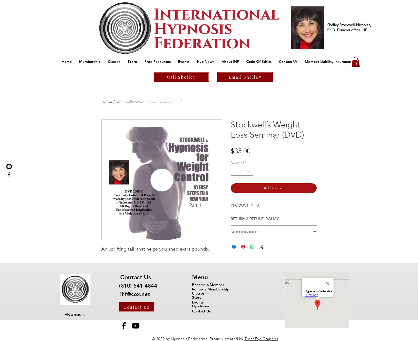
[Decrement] (234, 171)
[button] (89, 61)
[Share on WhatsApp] (252, 247)
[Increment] (249, 171)
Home (106, 102)
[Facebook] (123, 326)
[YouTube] (135, 326)
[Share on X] (261, 247)
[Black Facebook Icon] (9, 174)
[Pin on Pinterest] (243, 247)
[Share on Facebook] (234, 247)
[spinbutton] (242, 171)
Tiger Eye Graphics (261, 338)
